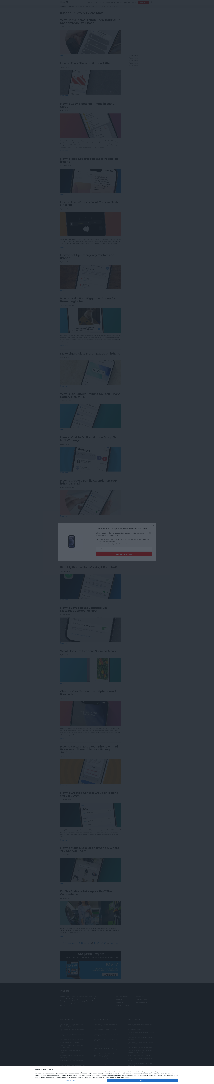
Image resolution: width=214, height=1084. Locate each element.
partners (44, 1072)
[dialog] (107, 1075)
